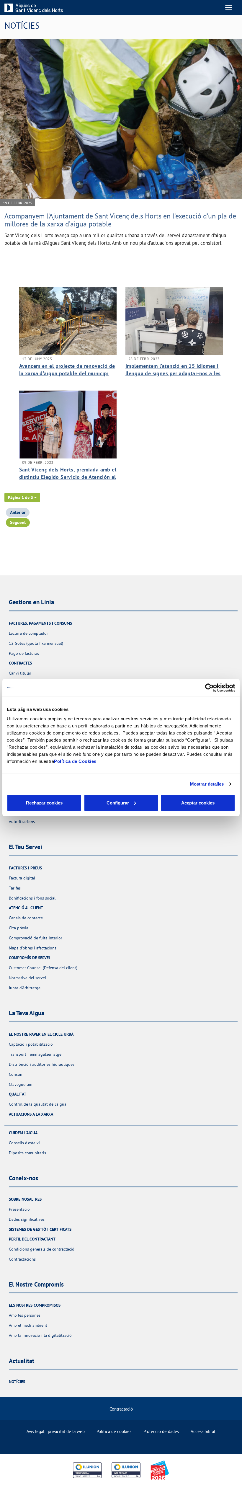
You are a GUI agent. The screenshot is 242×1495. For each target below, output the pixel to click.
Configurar (118, 802)
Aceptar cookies (198, 802)
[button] (22, 497)
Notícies (17, 1381)
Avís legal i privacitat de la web (56, 1431)
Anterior (17, 512)
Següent (18, 522)
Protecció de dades (161, 1431)
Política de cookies (114, 1431)
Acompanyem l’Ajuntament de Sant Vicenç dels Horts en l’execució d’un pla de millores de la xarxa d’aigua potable (120, 219)
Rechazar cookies (44, 802)
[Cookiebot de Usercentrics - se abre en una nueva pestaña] (209, 687)
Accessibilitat (203, 1431)
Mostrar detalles (207, 783)
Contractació (121, 1409)
